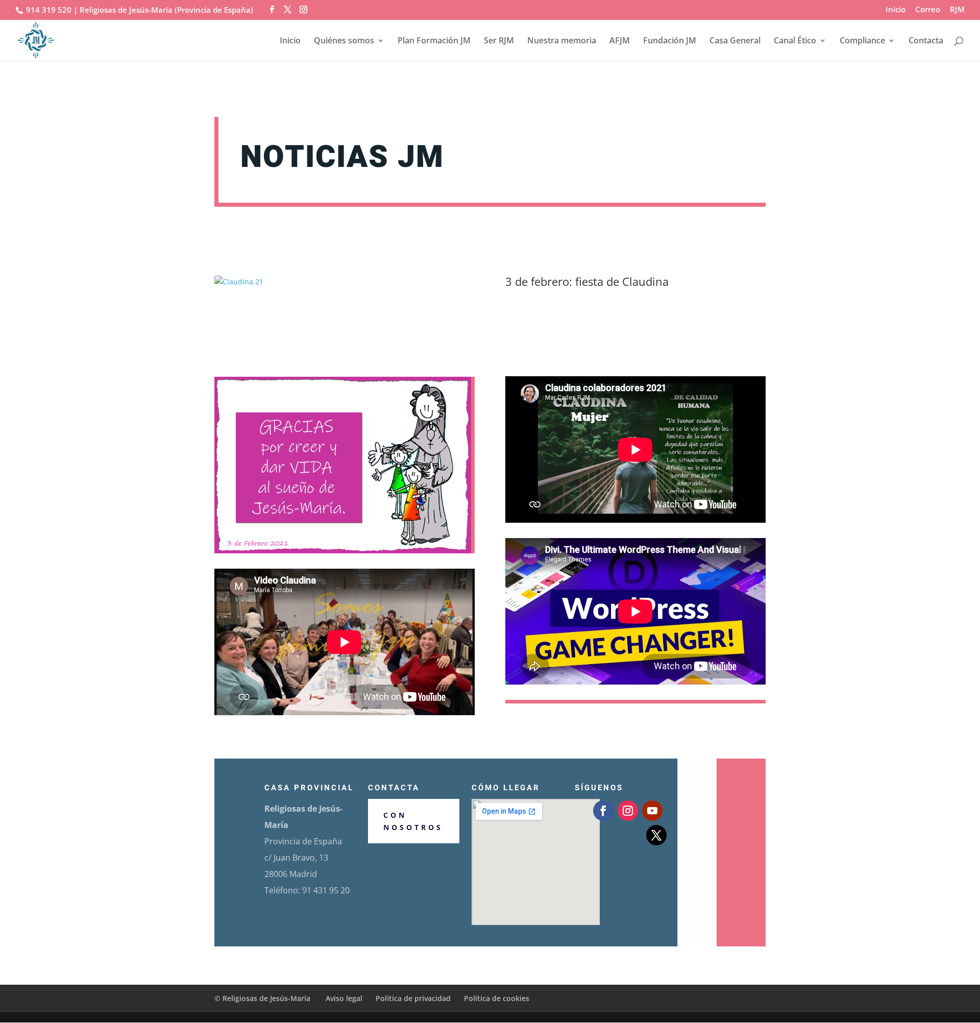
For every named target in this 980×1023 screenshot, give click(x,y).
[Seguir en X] (656, 835)
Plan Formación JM (434, 41)
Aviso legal (344, 998)
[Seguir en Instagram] (628, 810)
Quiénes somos (344, 41)
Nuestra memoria (561, 41)
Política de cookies (496, 998)
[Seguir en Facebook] (603, 810)
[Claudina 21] (238, 281)
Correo (927, 10)
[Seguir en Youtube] (652, 810)
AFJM (619, 41)
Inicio (895, 10)
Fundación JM (669, 41)
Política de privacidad (413, 998)
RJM (957, 10)
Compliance (862, 41)
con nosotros (413, 821)
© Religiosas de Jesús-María (263, 998)
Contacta (926, 41)
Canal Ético (795, 41)
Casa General (735, 41)
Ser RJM (499, 41)
